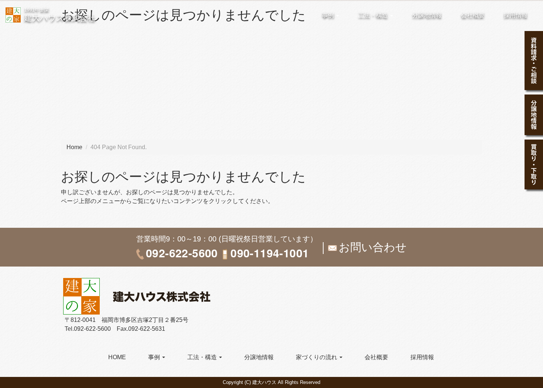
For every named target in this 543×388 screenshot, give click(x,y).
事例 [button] (328, 15)
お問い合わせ (373, 247)
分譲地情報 (427, 15)
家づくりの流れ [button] (317, 357)
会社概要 (473, 15)
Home (74, 147)
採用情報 (515, 15)
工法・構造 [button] (373, 15)
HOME (117, 357)
